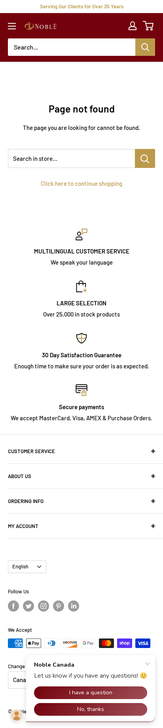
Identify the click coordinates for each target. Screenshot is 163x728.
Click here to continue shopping (81, 183)
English (20, 566)
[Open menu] (12, 26)
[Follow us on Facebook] (13, 606)
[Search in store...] (145, 158)
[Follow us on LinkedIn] (73, 606)
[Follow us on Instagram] (43, 606)
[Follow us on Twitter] (28, 606)
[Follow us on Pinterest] (58, 606)
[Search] (145, 47)
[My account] (132, 25)
